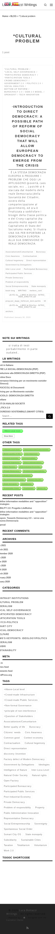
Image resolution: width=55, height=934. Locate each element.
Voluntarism (40, 845)
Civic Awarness (31, 454)
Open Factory (9, 467)
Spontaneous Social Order (18, 829)
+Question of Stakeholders (18, 716)
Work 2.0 (41, 488)
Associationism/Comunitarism (36, 449)
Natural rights (39, 775)
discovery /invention (15, 753)
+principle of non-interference (20, 711)
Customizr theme (14, 920)
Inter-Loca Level (40, 770)
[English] (6, 3)
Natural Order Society (16, 775)
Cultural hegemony (11, 462)
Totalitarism (28, 488)
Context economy (11, 458)
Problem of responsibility (34, 471)
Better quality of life (12, 454)
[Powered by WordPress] (23, 917)
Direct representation (32, 462)
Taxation (8, 845)
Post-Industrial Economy (30, 467)
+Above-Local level (12, 431)
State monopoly (10, 484)
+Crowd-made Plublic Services (21, 700)
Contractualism (29, 458)
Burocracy (35, 727)
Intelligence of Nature (15, 770)
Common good (12, 737)
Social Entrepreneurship (14, 480)
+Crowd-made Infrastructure (19, 694)
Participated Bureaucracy (18, 786)
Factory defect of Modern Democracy (24, 759)
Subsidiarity (26, 484)
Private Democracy (11, 471)
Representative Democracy (19, 818)
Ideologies (44, 764)
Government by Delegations (19, 764)
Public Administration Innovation (17, 475)
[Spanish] (16, 3)
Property (40, 807)
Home (5, 16)
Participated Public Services (19, 791)
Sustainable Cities (11, 488)
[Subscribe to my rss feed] (27, 928)
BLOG (13, 16)
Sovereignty (40, 823)
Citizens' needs (12, 732)
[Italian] (11, 3)
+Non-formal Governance (18, 705)
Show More (8, 436)
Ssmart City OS (35, 480)
